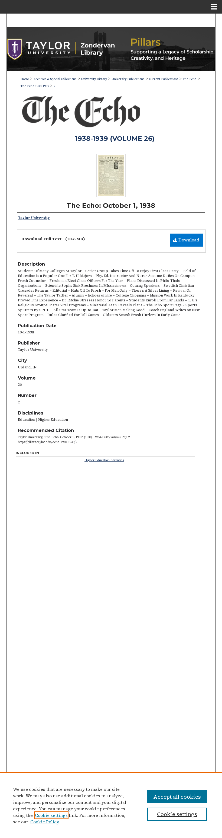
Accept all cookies (177, 797)
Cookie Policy (44, 822)
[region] (111, 805)
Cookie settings (51, 815)
